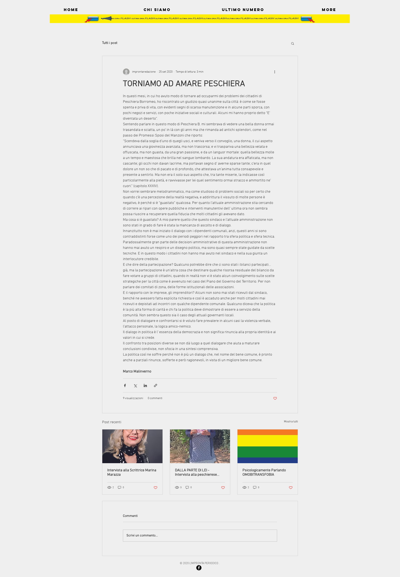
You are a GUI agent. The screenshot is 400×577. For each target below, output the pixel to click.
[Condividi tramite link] (156, 385)
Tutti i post (109, 43)
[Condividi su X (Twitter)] (135, 385)
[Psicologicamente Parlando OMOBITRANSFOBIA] (268, 446)
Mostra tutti (291, 421)
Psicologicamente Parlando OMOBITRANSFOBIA (264, 472)
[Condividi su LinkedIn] (145, 385)
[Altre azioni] (274, 71)
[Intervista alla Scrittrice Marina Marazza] (132, 446)
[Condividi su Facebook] (125, 385)
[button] (293, 43)
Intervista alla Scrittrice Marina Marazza (131, 472)
